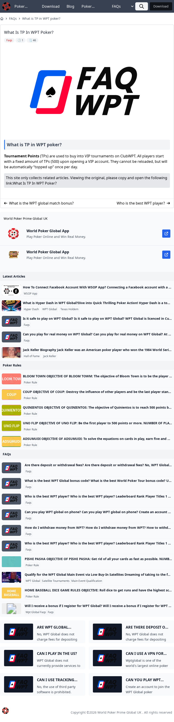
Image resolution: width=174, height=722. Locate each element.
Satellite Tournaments (56, 581)
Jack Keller (49, 356)
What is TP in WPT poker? (41, 18)
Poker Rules (19, 6)
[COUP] (11, 394)
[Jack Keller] (11, 352)
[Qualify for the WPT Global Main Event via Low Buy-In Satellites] (11, 577)
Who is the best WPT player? (141, 203)
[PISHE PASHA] (11, 561)
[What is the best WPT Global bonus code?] (11, 483)
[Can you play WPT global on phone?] (11, 514)
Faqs (27, 325)
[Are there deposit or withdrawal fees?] (11, 467)
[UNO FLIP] (11, 425)
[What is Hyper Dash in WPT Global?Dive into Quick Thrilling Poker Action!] (11, 305)
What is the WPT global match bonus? (41, 203)
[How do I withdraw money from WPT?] (11, 530)
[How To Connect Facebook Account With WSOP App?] (11, 290)
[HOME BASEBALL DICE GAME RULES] (11, 593)
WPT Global (49, 309)
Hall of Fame (32, 356)
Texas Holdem (69, 309)
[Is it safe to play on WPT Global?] (11, 321)
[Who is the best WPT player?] (11, 499)
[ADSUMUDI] (11, 441)
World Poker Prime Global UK (119, 712)
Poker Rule (30, 382)
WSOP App (30, 293)
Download (50, 6)
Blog (70, 6)
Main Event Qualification (86, 581)
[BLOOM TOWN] (11, 378)
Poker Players (88, 6)
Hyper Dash (31, 309)
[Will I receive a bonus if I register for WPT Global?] (11, 608)
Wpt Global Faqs (36, 612)
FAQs (116, 6)
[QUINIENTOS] (11, 410)
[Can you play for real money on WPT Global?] (11, 337)
